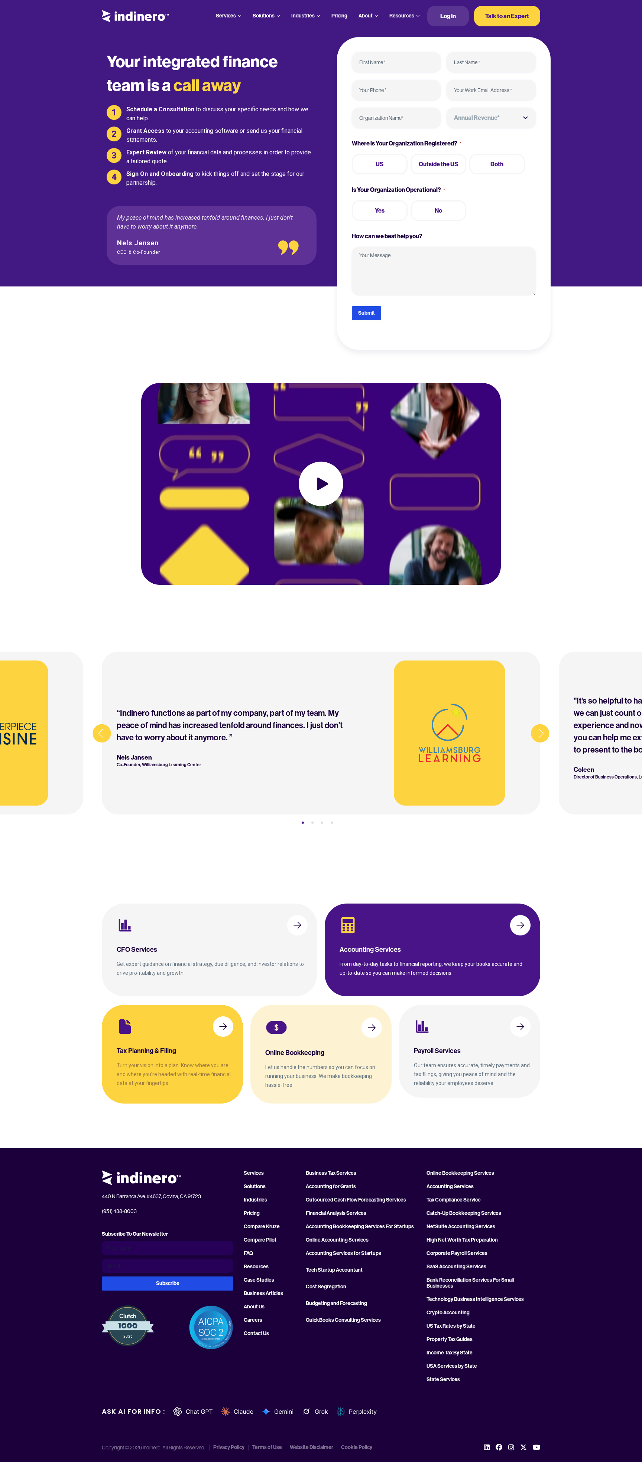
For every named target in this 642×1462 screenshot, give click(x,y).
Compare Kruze (262, 1227)
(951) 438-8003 (119, 1211)
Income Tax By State (450, 1353)
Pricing (339, 16)
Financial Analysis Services (336, 1213)
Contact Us (256, 1334)
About (366, 16)
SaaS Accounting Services (456, 1267)
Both (496, 164)
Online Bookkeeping (294, 1053)
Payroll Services (437, 1051)
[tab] (303, 823)
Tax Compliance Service (454, 1200)
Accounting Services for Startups (343, 1253)
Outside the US (438, 164)
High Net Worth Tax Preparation (462, 1240)
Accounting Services (370, 949)
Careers (253, 1320)
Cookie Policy (356, 1447)
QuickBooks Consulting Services (343, 1320)
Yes (380, 210)
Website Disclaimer (311, 1447)
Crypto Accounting (448, 1313)
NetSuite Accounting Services (461, 1227)
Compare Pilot (260, 1240)
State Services (443, 1380)
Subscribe (167, 1283)
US (379, 164)
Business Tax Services (331, 1173)
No (438, 210)
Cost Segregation (326, 1287)
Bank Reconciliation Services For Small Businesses (470, 1283)
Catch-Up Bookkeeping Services (464, 1213)
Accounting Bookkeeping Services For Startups (360, 1227)
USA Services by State (452, 1366)
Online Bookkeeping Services (460, 1173)
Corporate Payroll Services (457, 1253)
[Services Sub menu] (239, 16)
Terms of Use (267, 1447)
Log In (448, 16)
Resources (401, 16)
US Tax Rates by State (451, 1326)
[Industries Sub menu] (318, 16)
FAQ (248, 1253)
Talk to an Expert (507, 16)
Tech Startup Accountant (334, 1270)
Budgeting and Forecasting (336, 1304)
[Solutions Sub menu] (278, 16)
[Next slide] (540, 733)
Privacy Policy (228, 1447)
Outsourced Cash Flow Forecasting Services (356, 1200)
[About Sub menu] (376, 16)
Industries (303, 16)
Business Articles (263, 1294)
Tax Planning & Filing (146, 1051)
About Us (254, 1307)
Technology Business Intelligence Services (475, 1299)
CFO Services (137, 949)
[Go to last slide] (102, 733)
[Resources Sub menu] (418, 16)
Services (226, 16)
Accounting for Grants (331, 1187)
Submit (366, 313)
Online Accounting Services (337, 1240)
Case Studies (259, 1280)
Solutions (264, 16)
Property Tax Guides (450, 1340)
